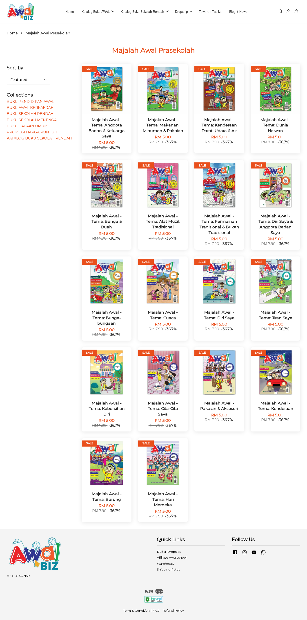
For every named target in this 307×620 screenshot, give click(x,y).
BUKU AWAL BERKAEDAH (30, 108)
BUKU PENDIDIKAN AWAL (30, 101)
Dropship (181, 11)
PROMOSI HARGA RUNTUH (32, 132)
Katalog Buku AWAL (96, 11)
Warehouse (166, 563)
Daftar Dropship (169, 551)
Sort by (15, 67)
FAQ (156, 610)
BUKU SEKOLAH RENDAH (30, 114)
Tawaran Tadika (210, 11)
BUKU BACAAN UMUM (27, 126)
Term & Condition (136, 610)
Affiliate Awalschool (172, 557)
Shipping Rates (168, 569)
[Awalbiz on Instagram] (244, 554)
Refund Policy (173, 610)
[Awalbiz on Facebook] (235, 554)
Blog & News (238, 11)
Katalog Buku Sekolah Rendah (142, 11)
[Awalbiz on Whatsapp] (263, 554)
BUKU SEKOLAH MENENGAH (33, 120)
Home (69, 11)
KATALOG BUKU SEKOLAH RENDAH (39, 138)
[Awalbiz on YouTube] (254, 554)
